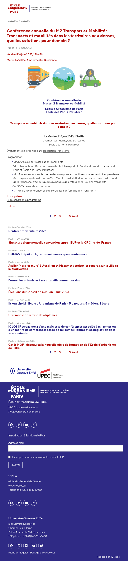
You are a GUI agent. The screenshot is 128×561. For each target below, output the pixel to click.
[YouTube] (26, 425)
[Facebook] (11, 425)
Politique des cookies (42, 552)
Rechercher (117, 2)
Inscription (14, 196)
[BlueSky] (41, 545)
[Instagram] (19, 545)
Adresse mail (16, 442)
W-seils (115, 556)
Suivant (73, 216)
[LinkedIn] (19, 425)
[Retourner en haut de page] (121, 554)
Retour (11, 206)
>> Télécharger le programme (24, 199)
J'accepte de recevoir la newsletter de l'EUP (38, 457)
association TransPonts (56, 150)
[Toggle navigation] (117, 9)
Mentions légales (18, 552)
